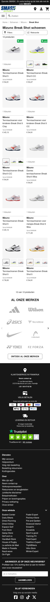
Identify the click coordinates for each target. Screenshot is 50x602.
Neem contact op (25, 378)
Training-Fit (31, 535)
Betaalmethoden (9, 495)
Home (5, 22)
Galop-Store (7, 532)
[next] (48, 328)
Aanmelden (25, 580)
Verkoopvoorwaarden (12, 486)
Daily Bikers (7, 517)
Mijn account (7, 458)
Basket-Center (8, 514)
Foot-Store (7, 529)
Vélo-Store (31, 548)
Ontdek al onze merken (25, 356)
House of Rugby (9, 542)
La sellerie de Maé (10, 545)
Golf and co (7, 535)
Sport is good (32, 532)
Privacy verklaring (10, 501)
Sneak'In (30, 526)
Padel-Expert (32, 514)
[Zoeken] (9, 16)
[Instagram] (22, 597)
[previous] (2, 328)
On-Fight (6, 554)
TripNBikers (31, 545)
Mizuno (24, 22)
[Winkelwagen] (47, 9)
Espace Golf (7, 526)
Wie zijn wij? (7, 480)
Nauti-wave (7, 551)
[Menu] (3, 16)
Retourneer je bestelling (25, 426)
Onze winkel (7, 504)
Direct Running (9, 520)
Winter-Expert (32, 551)
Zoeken (14, 15)
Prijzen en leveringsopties (14, 498)
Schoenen (14, 22)
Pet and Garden (33, 520)
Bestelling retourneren (12, 468)
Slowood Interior (33, 523)
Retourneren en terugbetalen (15, 489)
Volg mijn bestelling (11, 465)
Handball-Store (9, 539)
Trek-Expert (31, 539)
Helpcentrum (8, 461)
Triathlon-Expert (33, 542)
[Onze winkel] (35, 9)
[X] (34, 597)
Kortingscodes (8, 471)
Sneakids (30, 529)
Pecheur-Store (32, 517)
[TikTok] (28, 597)
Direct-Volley (8, 523)
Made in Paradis (9, 548)
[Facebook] (16, 597)
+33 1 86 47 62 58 (25, 386)
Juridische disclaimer (11, 492)
